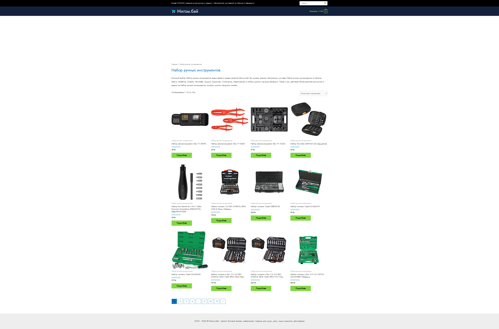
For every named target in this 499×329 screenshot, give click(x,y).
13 (217, 301)
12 (210, 301)
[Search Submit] (325, 3)
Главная (175, 64)
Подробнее (182, 155)
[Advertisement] (249, 36)
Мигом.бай (187, 11)
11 (204, 301)
